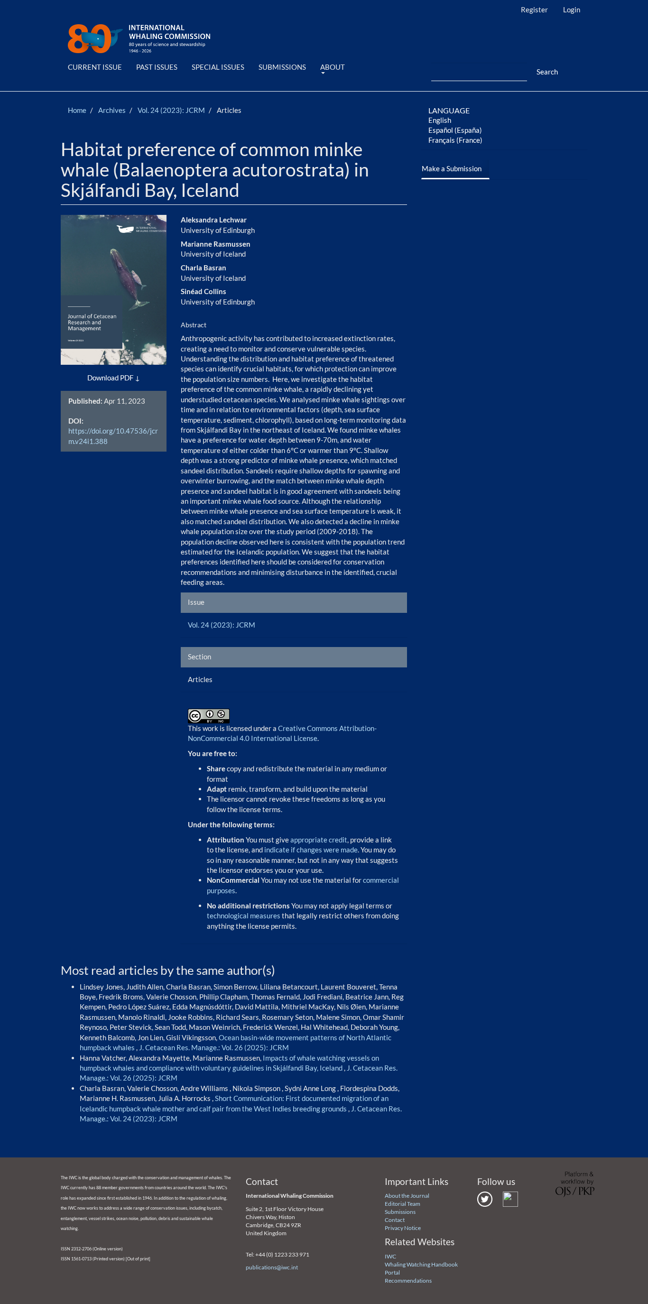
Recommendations (408, 1280)
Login (571, 9)
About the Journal (407, 1195)
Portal (392, 1272)
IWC (390, 1256)
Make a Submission (451, 168)
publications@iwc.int (272, 1267)
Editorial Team (402, 1203)
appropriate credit (318, 839)
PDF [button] (127, 377)
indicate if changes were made (311, 849)
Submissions (282, 67)
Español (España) (455, 130)
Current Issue (95, 67)
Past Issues (156, 67)
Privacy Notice (403, 1227)
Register (534, 9)
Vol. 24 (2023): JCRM (171, 110)
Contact (395, 1219)
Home (77, 110)
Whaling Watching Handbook (421, 1264)
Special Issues (218, 67)
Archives (112, 110)
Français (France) (455, 140)
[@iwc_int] (484, 1198)
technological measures (244, 915)
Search (547, 71)
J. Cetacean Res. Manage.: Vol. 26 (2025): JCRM (214, 1047)
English (439, 120)
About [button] (332, 67)
